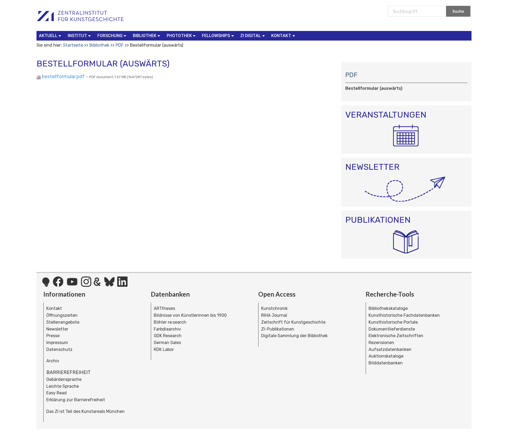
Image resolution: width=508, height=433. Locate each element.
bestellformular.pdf (63, 76)
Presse (53, 335)
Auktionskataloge (386, 356)
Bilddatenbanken (386, 362)
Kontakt (54, 308)
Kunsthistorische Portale (393, 322)
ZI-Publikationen (277, 329)
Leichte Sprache (62, 386)
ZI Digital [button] (250, 35)
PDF (120, 45)
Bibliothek (99, 45)
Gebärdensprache (63, 379)
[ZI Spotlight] (46, 285)
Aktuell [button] (48, 35)
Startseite (73, 45)
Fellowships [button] (216, 35)
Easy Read (56, 392)
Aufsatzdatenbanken (390, 349)
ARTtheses (164, 308)
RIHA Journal (274, 315)
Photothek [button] (179, 35)
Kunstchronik (274, 308)
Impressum (57, 342)
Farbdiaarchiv (167, 329)
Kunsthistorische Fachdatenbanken (404, 315)
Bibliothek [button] (144, 35)
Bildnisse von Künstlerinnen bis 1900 (190, 315)
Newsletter (57, 329)
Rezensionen (381, 342)
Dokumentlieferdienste (392, 329)
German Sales (167, 342)
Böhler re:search (170, 322)
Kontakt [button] (281, 35)
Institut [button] (77, 35)
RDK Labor (164, 349)
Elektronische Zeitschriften (396, 335)
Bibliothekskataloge (388, 308)
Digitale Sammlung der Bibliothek (294, 335)
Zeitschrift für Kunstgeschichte (293, 322)
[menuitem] (51, 35)
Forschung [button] (110, 35)
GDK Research (168, 335)
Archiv (52, 360)
